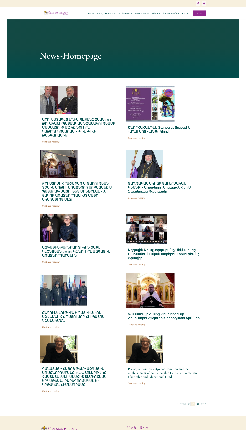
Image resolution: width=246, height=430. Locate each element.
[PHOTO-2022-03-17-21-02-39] (63, 273)
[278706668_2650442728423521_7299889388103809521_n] (59, 87)
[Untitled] (146, 215)
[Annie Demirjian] (59, 336)
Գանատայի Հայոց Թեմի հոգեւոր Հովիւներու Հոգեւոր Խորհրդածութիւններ (164, 316)
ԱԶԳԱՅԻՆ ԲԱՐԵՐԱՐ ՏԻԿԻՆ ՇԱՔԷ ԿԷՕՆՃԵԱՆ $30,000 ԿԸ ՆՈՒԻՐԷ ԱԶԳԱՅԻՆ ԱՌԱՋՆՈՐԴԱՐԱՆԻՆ (76, 251)
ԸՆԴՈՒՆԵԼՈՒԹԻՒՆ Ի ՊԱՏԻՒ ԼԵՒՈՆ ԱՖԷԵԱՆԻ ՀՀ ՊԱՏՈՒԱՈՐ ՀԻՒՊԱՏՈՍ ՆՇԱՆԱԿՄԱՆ (73, 317)
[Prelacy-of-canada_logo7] (59, 426)
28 (198, 404)
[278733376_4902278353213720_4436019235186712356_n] (144, 151)
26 (189, 404)
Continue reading (51, 141)
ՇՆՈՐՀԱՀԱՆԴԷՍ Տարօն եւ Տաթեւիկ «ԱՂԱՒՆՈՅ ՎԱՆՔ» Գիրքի (159, 130)
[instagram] (204, 3)
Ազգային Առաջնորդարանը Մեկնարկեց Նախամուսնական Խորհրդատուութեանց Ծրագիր (163, 254)
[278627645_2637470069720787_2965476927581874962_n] (59, 151)
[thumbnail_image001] (150, 87)
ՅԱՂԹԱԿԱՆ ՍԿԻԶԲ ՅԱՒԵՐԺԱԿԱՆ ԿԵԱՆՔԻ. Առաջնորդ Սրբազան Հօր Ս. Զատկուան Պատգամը (159, 187)
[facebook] (198, 3)
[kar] (150, 273)
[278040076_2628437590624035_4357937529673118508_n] (59, 215)
